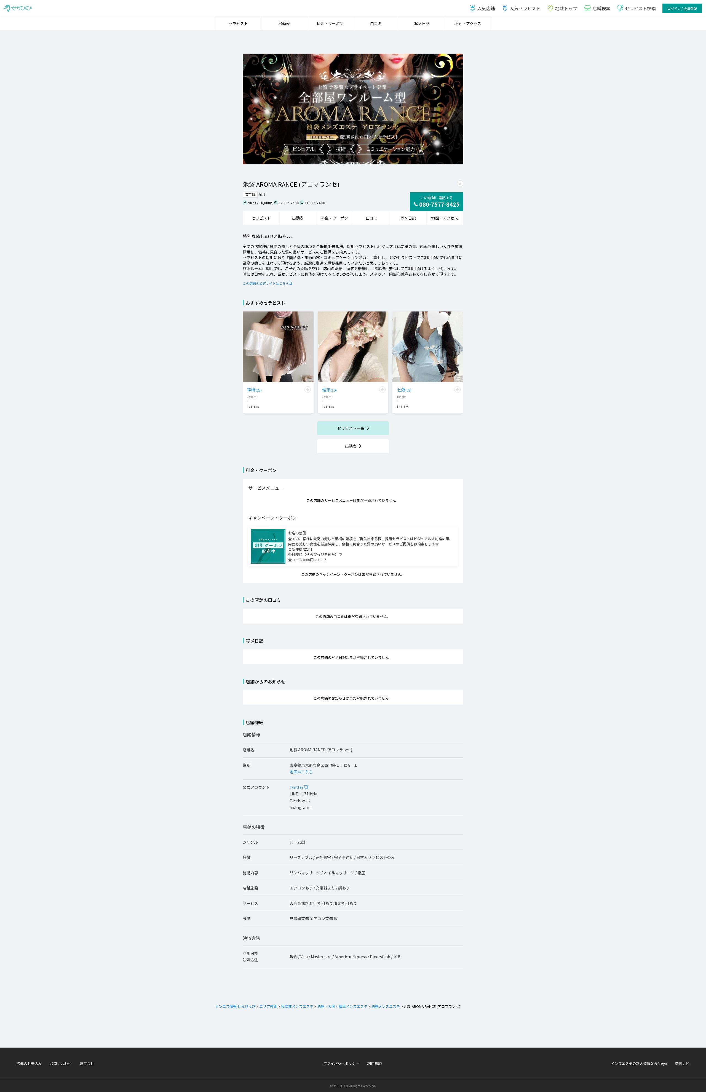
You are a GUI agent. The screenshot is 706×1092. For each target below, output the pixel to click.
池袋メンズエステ (385, 1006)
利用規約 (374, 1063)
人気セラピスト (525, 8)
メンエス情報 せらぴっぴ (235, 1006)
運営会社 (87, 1063)
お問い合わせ (60, 1063)
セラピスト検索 (640, 8)
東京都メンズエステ (297, 1006)
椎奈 (329, 389)
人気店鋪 (486, 8)
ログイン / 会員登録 (682, 8)
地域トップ (566, 8)
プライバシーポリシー (341, 1063)
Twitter (297, 787)
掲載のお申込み (29, 1063)
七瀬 (404, 389)
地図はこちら (301, 771)
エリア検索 (268, 1006)
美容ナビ (682, 1063)
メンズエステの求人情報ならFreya (639, 1063)
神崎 (254, 389)
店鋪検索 (601, 8)
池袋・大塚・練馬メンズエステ (342, 1006)
